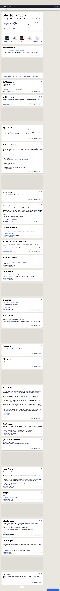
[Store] (56, 7)
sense (26, 348)
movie (17, 445)
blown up (16, 351)
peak (28, 443)
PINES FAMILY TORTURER (11, 235)
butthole (13, 84)
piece (16, 443)
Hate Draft (4, 486)
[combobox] (31, 7)
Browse (9, 9)
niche (6, 442)
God (13, 217)
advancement (12, 50)
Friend (5, 304)
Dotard (4, 353)
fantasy (12, 471)
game (25, 132)
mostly (8, 302)
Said (15, 231)
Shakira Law (4, 265)
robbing (31, 276)
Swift (12, 52)
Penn (7, 410)
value (6, 428)
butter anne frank (35, 76)
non (14, 543)
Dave (8, 529)
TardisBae (7, 366)
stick (27, 159)
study (36, 404)
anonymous (7, 353)
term (6, 244)
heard (15, 22)
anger (27, 471)
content (24, 129)
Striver (4, 417)
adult (12, 194)
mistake (35, 260)
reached (5, 233)
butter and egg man (26, 76)
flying (20, 361)
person (7, 194)
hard (10, 428)
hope (5, 550)
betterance (4, 54)
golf (11, 524)
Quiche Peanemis (5, 447)
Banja (7, 138)
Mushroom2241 (10, 447)
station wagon (11, 244)
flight (16, 430)
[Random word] (53, 6)
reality (22, 319)
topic (9, 274)
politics (11, 407)
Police (4, 543)
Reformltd (8, 265)
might (9, 99)
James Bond (9, 497)
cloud (4, 322)
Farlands (12, 233)
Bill (4, 136)
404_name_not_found (9, 433)
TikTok (10, 233)
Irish (22, 52)
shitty (4, 495)
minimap (4, 309)
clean (11, 159)
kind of (24, 244)
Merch (40, 31)
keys (20, 159)
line (21, 247)
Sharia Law (10, 260)
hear (7, 88)
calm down (25, 351)
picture (7, 576)
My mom (5, 364)
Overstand (4, 278)
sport (18, 475)
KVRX (11, 251)
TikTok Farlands (5, 235)
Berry (6, 101)
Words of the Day (4, 9)
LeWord (7, 309)
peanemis (12, 445)
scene (11, 209)
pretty (11, 321)
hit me (8, 364)
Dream (27, 407)
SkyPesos (4, 433)
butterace (20, 76)
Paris (19, 430)
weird (13, 231)
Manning (14, 483)
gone (24, 397)
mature (32, 129)
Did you (5, 88)
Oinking (4, 552)
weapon (9, 361)
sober (39, 318)
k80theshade (9, 31)
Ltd (18, 260)
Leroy (4, 276)
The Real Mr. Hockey (10, 54)
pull (6, 497)
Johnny (7, 550)
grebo (3, 221)
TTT (19, 409)
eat (30, 149)
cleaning (32, 529)
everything (16, 302)
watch (39, 129)
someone (17, 50)
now (13, 219)
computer (25, 149)
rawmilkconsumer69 (9, 582)
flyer (25, 426)
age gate (4, 138)
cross (5, 18)
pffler (7, 486)
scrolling (25, 229)
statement (13, 274)
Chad (11, 479)
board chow (4, 170)
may (27, 391)
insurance (7, 85)
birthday (5, 133)
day (19, 523)
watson (6, 499)
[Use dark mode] (58, 7)
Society (16, 9)
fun (7, 405)
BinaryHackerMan (9, 170)
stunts (13, 497)
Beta (27, 396)
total (10, 101)
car (6, 495)
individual (7, 348)
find (10, 99)
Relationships (21, 9)
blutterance (4, 31)
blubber (18, 18)
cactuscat (6, 221)
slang (9, 207)
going (10, 351)
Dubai (19, 262)
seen (25, 576)
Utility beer (4, 534)
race (38, 99)
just (7, 197)
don (14, 431)
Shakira (24, 262)
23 (14, 197)
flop (25, 361)
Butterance (10, 76)
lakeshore (8, 534)
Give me (5, 445)
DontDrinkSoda (8, 552)
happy (14, 321)
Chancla (4, 366)
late (16, 194)
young (10, 197)
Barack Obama (6, 414)
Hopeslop (4, 582)
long (13, 348)
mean (32, 211)
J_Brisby (8, 104)
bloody (15, 219)
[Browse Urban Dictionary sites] (4, 7)
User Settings (56, 9)
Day (11, 249)
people (37, 52)
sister (19, 276)
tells (10, 302)
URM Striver (7, 417)
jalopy (3, 499)
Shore (7, 24)
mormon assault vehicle (6, 251)
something (22, 50)
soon (36, 210)
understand (6, 274)
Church (6, 249)
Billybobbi (8, 91)
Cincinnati (37, 479)
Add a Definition (50, 9)
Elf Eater (8, 278)
